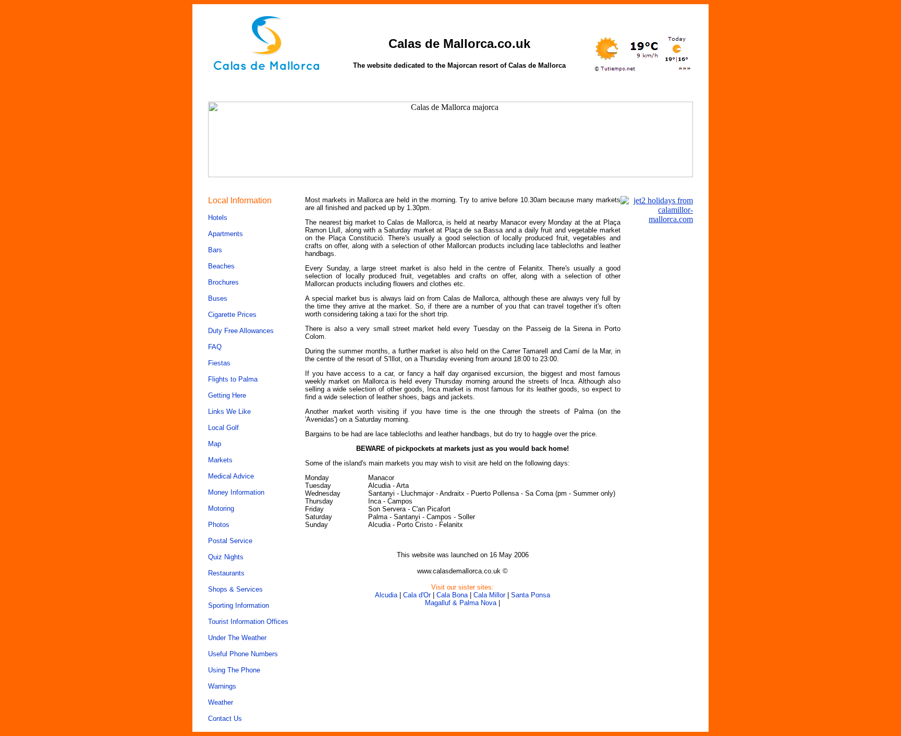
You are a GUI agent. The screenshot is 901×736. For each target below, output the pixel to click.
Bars (215, 250)
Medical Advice (231, 476)
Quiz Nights (225, 557)
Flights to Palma (233, 379)
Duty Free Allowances (241, 331)
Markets (220, 460)
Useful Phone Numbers (243, 654)
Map (214, 444)
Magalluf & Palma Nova (460, 603)
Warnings (222, 686)
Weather (220, 702)
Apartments (225, 234)
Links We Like (229, 411)
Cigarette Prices (232, 314)
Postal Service (230, 541)
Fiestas (219, 363)
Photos (218, 525)
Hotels (217, 218)
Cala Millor (489, 595)
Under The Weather (237, 638)
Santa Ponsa (530, 595)
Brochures (223, 282)
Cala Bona (452, 595)
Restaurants (226, 573)
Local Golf (223, 428)
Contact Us (225, 718)
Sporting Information (238, 605)
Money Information (236, 492)
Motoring (221, 508)
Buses (217, 298)
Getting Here (227, 395)
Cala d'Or (417, 595)
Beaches (221, 266)
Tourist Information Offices (248, 621)
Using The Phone (234, 670)
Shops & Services (235, 589)
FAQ (215, 347)
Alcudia (386, 595)
